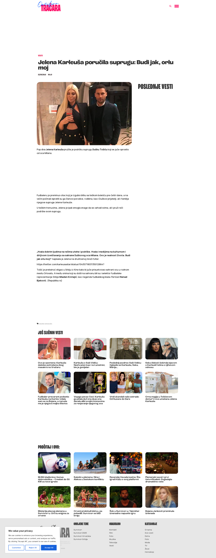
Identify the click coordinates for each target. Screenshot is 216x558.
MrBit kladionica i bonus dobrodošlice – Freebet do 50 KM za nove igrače (54, 479)
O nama (148, 530)
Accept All (49, 548)
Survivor (78, 530)
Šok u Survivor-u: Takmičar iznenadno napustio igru (124, 512)
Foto (111, 536)
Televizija (113, 543)
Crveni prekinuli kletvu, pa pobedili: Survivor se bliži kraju (88, 513)
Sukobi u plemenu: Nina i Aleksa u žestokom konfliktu (89, 478)
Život (147, 549)
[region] (32, 540)
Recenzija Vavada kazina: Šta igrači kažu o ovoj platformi (125, 478)
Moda (147, 543)
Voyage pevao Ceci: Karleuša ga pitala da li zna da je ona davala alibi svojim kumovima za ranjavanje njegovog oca (89, 400)
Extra (147, 536)
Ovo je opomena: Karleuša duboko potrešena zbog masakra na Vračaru (52, 365)
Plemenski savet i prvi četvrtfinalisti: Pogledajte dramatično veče (158, 479)
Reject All (32, 548)
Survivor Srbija (81, 539)
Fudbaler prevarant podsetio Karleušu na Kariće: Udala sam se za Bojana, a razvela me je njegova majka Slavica (53, 400)
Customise (16, 548)
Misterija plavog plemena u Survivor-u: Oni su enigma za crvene (53, 513)
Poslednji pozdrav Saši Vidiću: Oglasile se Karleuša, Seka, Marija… (126, 365)
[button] (170, 6)
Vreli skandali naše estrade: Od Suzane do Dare (124, 398)
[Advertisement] (108, 34)
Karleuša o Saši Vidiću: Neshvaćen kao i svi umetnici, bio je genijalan (89, 365)
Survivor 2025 (80, 533)
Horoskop (149, 552)
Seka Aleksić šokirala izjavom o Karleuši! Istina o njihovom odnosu (161, 365)
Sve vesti (149, 533)
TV (146, 546)
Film (111, 533)
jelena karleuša (45, 324)
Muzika (112, 539)
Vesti (111, 546)
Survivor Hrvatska (82, 536)
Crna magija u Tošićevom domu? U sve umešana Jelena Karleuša (161, 399)
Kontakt (113, 530)
